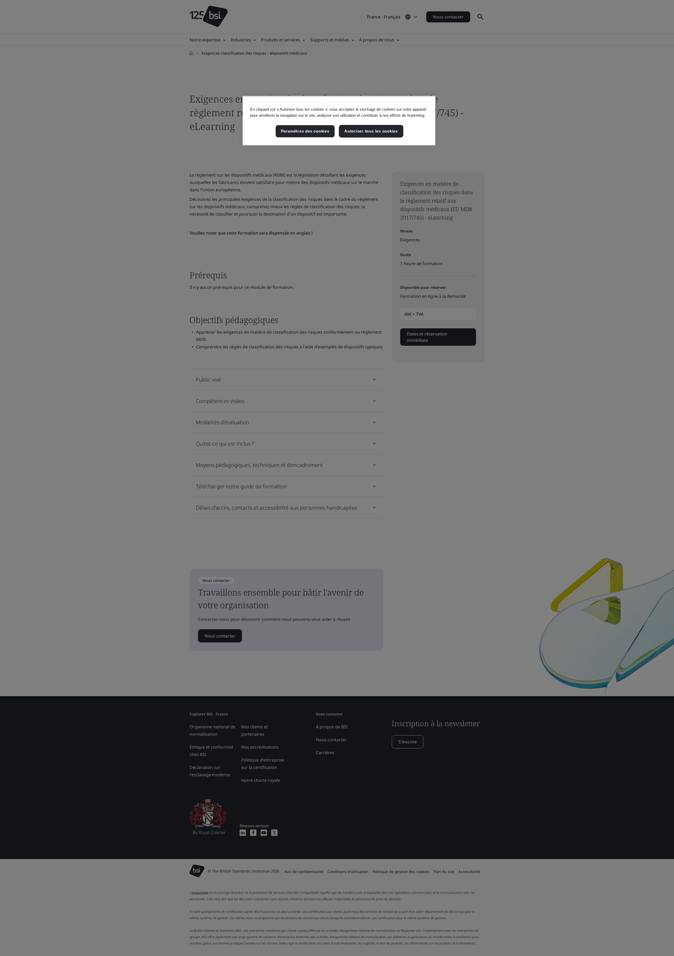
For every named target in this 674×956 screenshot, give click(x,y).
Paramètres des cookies (305, 131)
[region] (339, 121)
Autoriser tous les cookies (371, 131)
